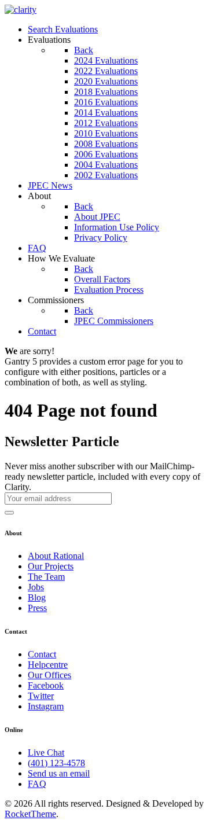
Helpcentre (48, 665)
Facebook (46, 685)
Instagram (46, 706)
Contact (42, 654)
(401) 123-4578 (56, 763)
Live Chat (46, 752)
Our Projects (50, 566)
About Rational (56, 556)
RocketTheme (30, 814)
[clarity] (20, 9)
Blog (37, 597)
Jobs (36, 587)
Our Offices (49, 675)
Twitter (41, 696)
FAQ (37, 784)
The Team (46, 577)
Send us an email (59, 773)
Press (37, 608)
